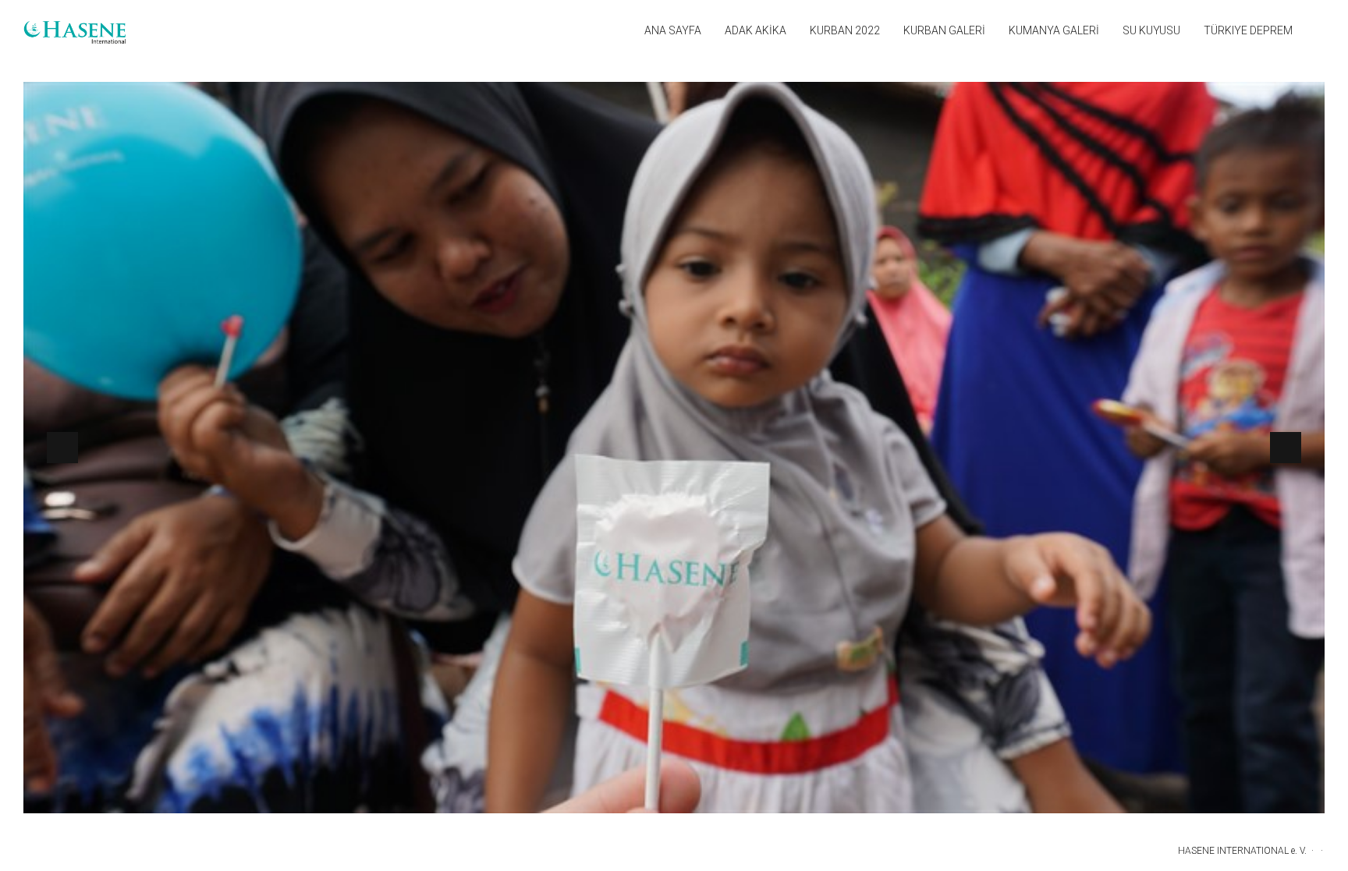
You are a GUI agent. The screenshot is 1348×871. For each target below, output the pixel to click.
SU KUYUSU (1151, 30)
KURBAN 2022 (845, 30)
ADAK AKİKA (755, 30)
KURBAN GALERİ (944, 30)
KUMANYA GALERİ (1054, 30)
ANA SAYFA (672, 30)
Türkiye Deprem (1248, 30)
